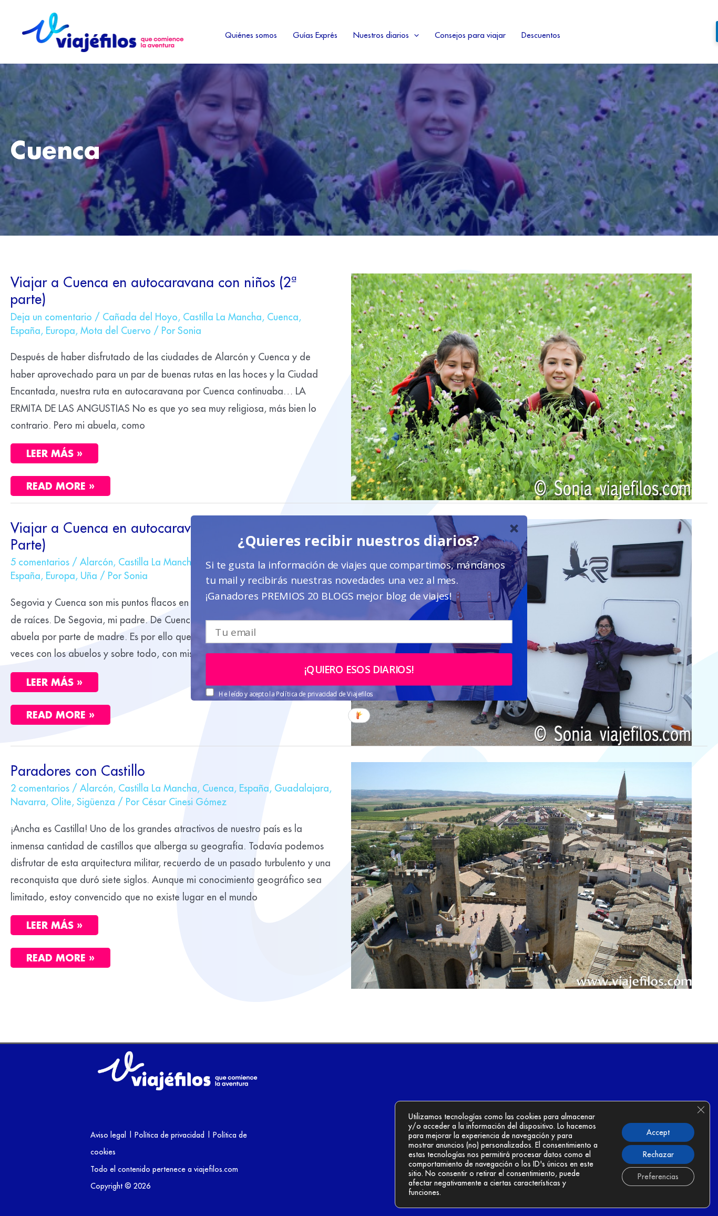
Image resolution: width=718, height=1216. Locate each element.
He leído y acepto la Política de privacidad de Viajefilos (295, 694)
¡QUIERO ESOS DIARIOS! (359, 669)
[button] (359, 540)
